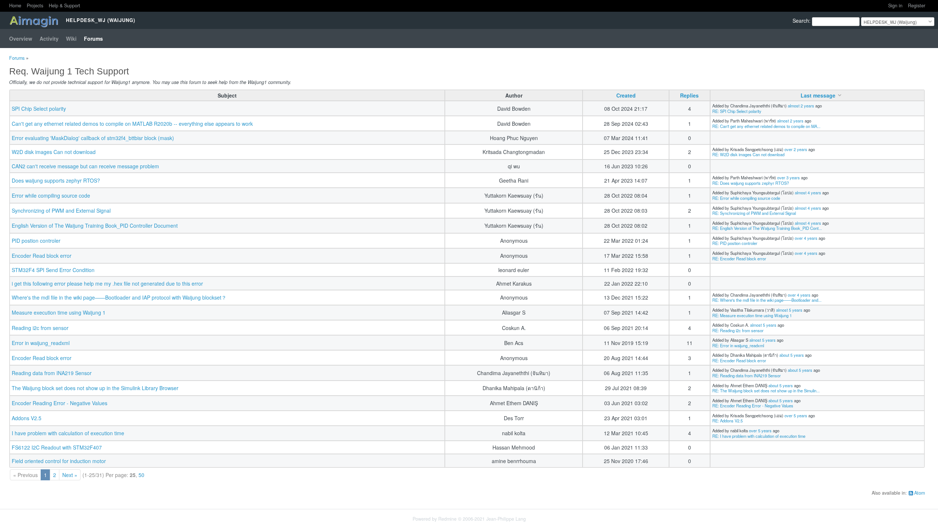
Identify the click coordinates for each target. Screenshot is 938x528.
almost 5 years (789, 310)
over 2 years (795, 149)
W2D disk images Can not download (54, 151)
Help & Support (64, 5)
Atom (919, 492)
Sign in (895, 5)
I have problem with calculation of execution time (68, 433)
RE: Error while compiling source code (746, 198)
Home (15, 5)
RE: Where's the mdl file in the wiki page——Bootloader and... (766, 300)
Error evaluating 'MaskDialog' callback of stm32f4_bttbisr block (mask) (93, 138)
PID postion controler (36, 240)
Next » (69, 474)
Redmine (447, 519)
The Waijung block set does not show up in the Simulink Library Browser (95, 388)
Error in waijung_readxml (41, 342)
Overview (20, 38)
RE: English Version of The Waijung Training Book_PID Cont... (767, 228)
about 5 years (791, 355)
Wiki (71, 38)
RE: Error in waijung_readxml (738, 345)
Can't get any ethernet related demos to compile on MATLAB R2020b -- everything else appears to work (132, 123)
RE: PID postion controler (734, 243)
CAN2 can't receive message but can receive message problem (85, 166)
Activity (49, 38)
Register (916, 5)
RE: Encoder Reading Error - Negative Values (752, 405)
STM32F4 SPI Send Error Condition (53, 270)
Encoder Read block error (41, 255)
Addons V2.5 (26, 418)
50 (141, 474)
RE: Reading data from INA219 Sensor (746, 375)
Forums (93, 38)
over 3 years (788, 177)
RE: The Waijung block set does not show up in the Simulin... (766, 390)
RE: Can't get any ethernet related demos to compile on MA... (766, 126)
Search (801, 20)
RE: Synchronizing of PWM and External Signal (754, 213)
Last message (818, 95)
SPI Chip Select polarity (39, 108)
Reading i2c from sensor (40, 327)
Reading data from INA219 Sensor (52, 373)
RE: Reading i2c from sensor (738, 330)
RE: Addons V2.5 (727, 420)
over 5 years (795, 415)
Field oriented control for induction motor (59, 461)
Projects (35, 5)
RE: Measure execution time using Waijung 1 (752, 315)
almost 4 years (808, 192)
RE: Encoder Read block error (739, 258)
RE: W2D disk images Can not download (748, 154)
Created (626, 95)
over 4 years (806, 238)
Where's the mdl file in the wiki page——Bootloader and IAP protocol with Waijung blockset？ (119, 297)
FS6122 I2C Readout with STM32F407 (57, 447)
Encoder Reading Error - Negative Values (59, 403)
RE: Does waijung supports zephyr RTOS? (750, 183)
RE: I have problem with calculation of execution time (758, 436)
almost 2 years (801, 106)
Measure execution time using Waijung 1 (59, 312)
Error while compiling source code (51, 195)
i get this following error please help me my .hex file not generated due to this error (107, 283)
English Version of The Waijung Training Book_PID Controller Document (95, 225)
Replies (689, 95)
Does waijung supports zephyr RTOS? (56, 180)
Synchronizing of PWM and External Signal (61, 210)
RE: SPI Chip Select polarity (736, 111)
